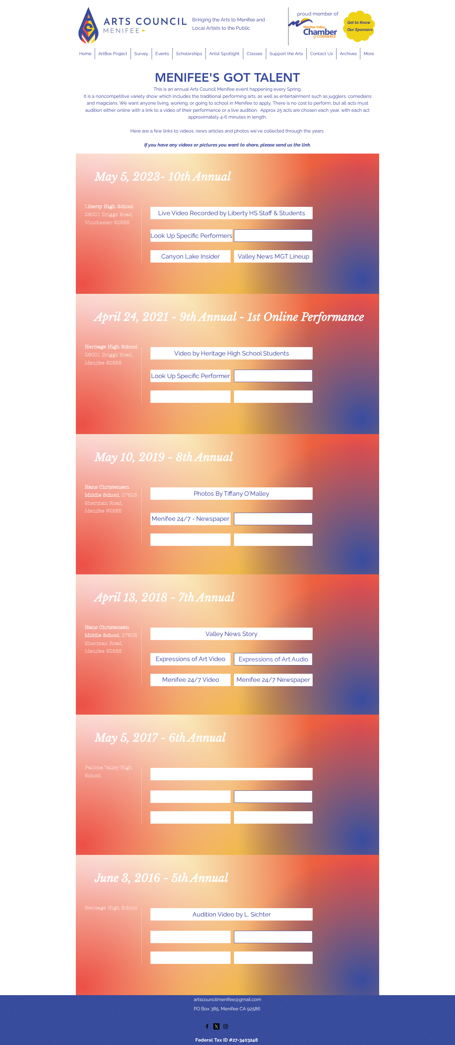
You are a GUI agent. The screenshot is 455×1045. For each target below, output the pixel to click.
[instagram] (226, 1026)
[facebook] (207, 1026)
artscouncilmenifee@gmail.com (227, 999)
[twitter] (216, 1026)
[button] (162, 53)
